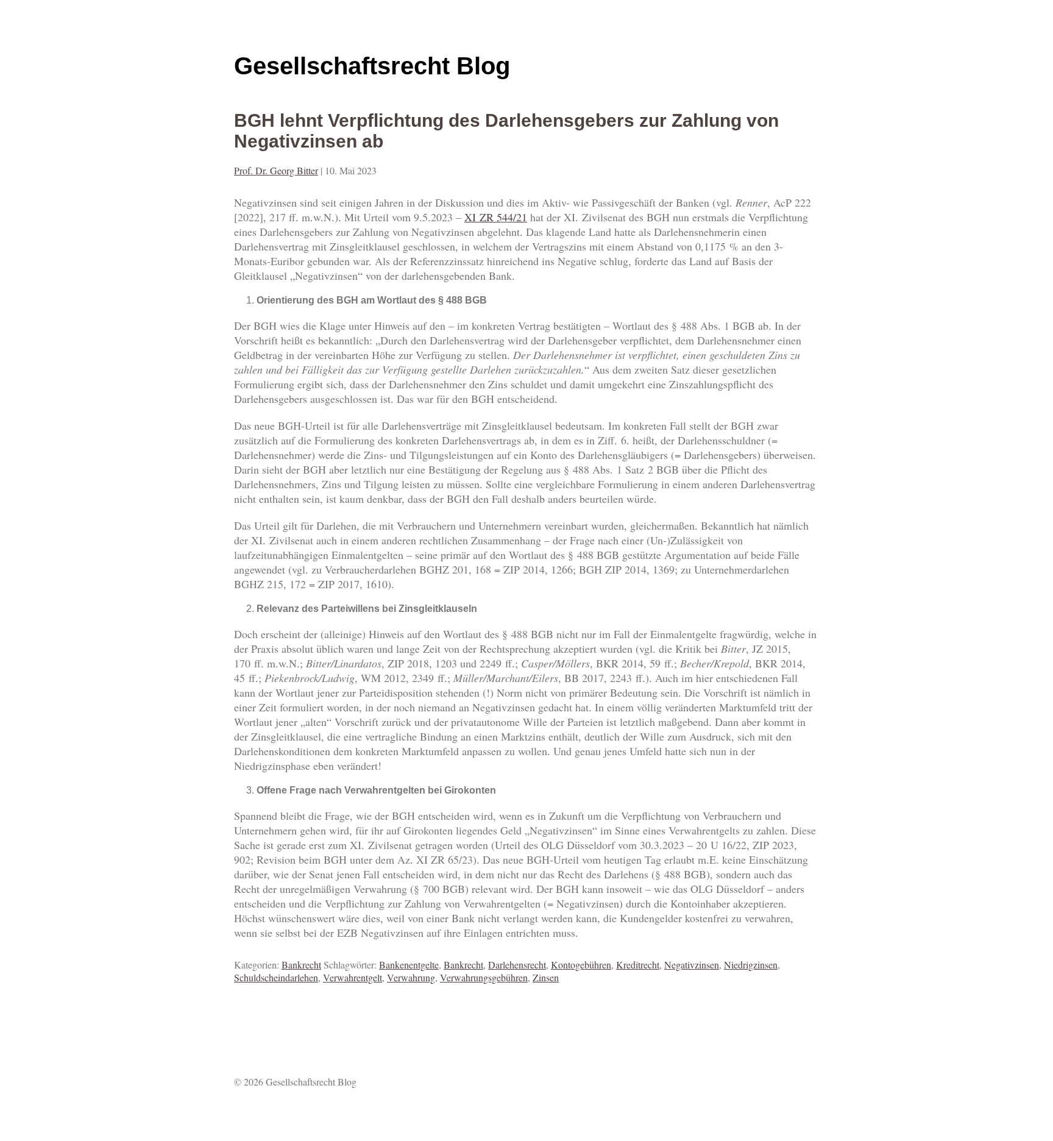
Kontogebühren (581, 964)
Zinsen (546, 977)
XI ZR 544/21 (495, 217)
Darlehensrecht (517, 964)
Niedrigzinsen (751, 964)
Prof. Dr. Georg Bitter (276, 170)
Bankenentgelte (409, 964)
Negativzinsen (691, 964)
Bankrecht (301, 964)
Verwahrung (411, 977)
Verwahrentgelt (352, 977)
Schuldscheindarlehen (276, 977)
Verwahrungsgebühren (484, 977)
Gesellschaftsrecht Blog (372, 65)
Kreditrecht (637, 964)
